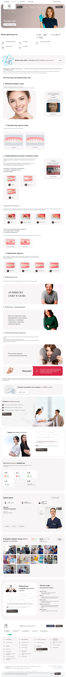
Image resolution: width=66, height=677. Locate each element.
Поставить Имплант (53, 176)
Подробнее (60, 60)
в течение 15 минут (29, 603)
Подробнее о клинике (60, 539)
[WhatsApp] (9, 634)
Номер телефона (52, 432)
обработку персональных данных (26, 606)
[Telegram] (11, 634)
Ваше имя (38, 432)
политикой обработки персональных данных (51, 446)
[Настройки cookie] (62, 674)
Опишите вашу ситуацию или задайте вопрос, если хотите (45, 437)
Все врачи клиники (55, 497)
